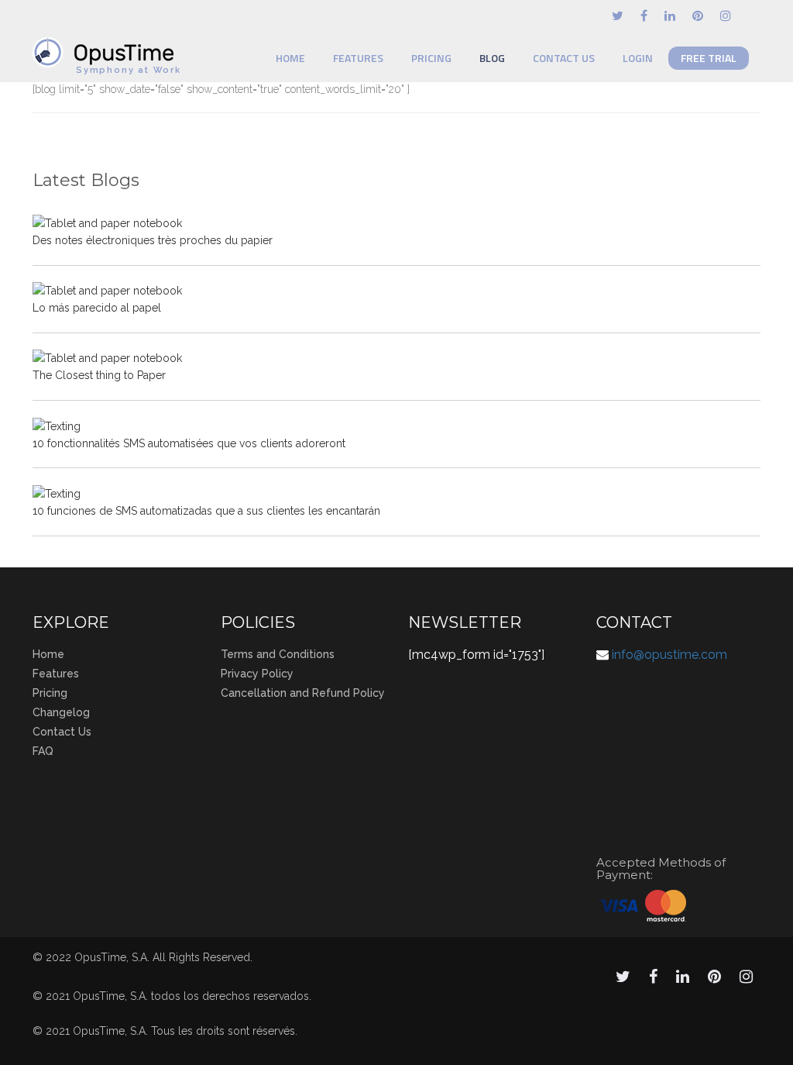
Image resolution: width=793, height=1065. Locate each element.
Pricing (431, 58)
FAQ (43, 751)
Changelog (61, 712)
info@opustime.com (669, 654)
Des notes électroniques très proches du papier (153, 240)
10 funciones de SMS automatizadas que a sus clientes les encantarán (206, 511)
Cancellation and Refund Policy (303, 693)
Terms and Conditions (278, 654)
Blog (492, 58)
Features (358, 58)
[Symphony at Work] (107, 45)
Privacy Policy (257, 673)
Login (638, 58)
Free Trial (708, 58)
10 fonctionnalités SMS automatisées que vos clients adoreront (189, 443)
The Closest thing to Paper (99, 375)
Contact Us (564, 58)
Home (290, 58)
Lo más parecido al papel (97, 308)
